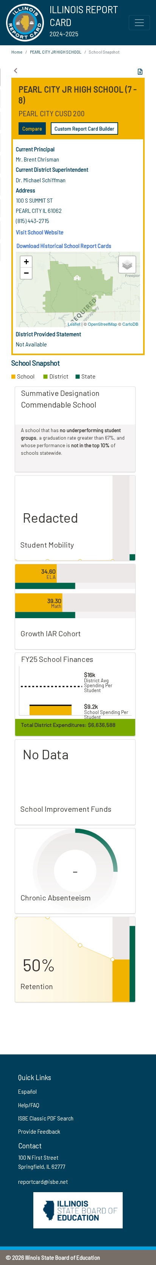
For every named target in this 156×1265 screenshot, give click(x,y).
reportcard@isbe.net (43, 1181)
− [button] (26, 273)
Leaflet (74, 324)
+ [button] (26, 261)
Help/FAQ (28, 1104)
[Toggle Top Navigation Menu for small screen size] (139, 22)
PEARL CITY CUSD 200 (51, 113)
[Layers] (127, 264)
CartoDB (130, 324)
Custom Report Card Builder (84, 128)
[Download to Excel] (140, 72)
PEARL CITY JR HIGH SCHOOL (55, 51)
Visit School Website (40, 231)
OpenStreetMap (102, 324)
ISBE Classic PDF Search (45, 1118)
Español (27, 1091)
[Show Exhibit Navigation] (15, 70)
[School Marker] (77, 279)
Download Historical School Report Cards (64, 245)
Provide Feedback (39, 1131)
